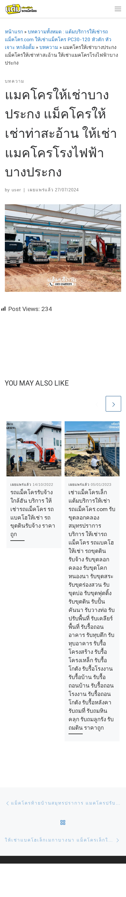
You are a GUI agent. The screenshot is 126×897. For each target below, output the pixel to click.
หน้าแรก (14, 32)
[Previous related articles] (96, 404)
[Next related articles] (113, 404)
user (16, 189)
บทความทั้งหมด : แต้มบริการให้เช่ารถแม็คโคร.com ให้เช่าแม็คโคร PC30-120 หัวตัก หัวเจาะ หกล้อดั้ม (58, 39)
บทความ (48, 47)
